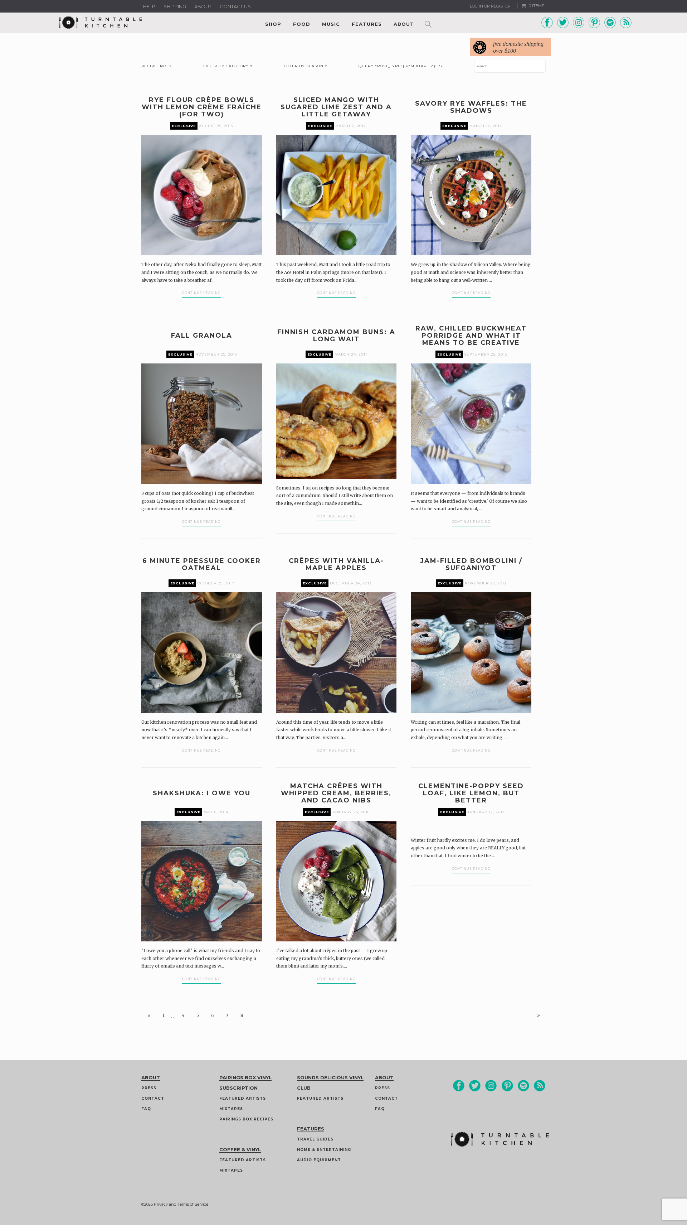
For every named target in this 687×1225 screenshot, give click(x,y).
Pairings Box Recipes (246, 1119)
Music (331, 24)
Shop (273, 24)
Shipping (175, 6)
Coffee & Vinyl (240, 1149)
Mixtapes (231, 1108)
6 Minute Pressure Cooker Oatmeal (201, 564)
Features (367, 24)
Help (149, 6)
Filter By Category (226, 66)
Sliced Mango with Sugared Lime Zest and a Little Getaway (336, 107)
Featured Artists (242, 1098)
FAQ (146, 1108)
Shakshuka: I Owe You (201, 793)
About (202, 6)
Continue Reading (201, 293)
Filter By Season (304, 66)
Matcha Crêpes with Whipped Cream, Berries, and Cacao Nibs (336, 793)
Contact (152, 1098)
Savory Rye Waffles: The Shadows (471, 107)
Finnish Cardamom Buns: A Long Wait (336, 335)
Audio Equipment (319, 1160)
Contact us (235, 6)
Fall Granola (201, 335)
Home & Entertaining (324, 1149)
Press (148, 1088)
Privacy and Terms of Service (181, 1204)
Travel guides (315, 1139)
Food (301, 24)
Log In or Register (490, 6)
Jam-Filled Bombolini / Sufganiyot (471, 564)
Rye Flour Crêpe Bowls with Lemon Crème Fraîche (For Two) (202, 107)
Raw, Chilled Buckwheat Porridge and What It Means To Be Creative (471, 335)
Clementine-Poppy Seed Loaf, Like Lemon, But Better (471, 793)
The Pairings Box (182, 415)
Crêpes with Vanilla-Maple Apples (336, 564)
